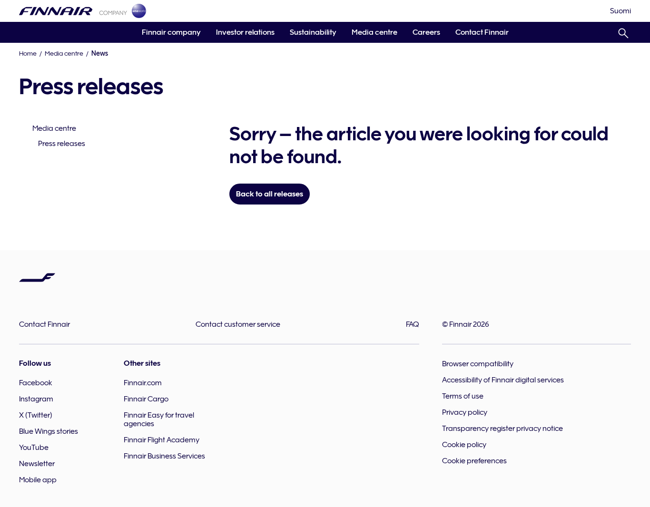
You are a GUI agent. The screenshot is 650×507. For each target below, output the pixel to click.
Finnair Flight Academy (161, 440)
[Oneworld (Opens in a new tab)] (139, 11)
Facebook (35, 383)
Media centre (374, 32)
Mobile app (38, 480)
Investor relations (245, 32)
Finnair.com (143, 383)
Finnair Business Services (164, 456)
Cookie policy (464, 444)
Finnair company (171, 32)
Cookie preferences (474, 461)
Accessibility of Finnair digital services (503, 380)
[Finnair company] (73, 11)
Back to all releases (269, 194)
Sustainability (313, 32)
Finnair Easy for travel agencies (159, 419)
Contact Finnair (482, 32)
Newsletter (37, 463)
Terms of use (462, 396)
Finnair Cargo (146, 399)
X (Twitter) (35, 415)
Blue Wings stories (48, 431)
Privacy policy (464, 412)
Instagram (36, 399)
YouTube (34, 447)
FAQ (412, 324)
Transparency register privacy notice (502, 428)
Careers (426, 32)
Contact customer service (238, 324)
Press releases (61, 143)
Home (28, 53)
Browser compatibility (477, 364)
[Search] (623, 31)
